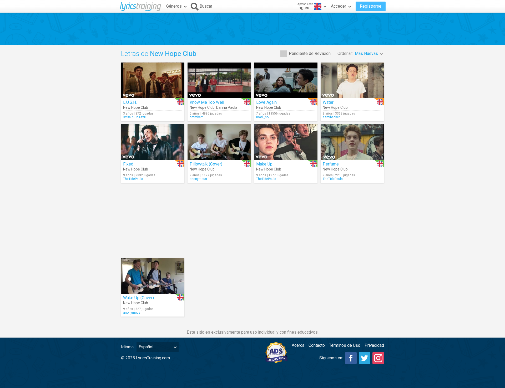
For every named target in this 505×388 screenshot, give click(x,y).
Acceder (338, 6)
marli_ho (262, 117)
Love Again (266, 102)
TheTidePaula (133, 179)
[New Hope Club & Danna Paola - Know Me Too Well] (219, 80)
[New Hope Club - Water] (352, 80)
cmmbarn (197, 117)
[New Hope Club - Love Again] (285, 80)
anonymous (198, 179)
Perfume (331, 164)
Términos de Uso (344, 345)
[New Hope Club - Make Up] (285, 142)
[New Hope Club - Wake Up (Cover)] (152, 276)
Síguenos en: (331, 357)
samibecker (331, 117)
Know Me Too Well (207, 102)
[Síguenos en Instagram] (378, 358)
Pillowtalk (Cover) (206, 164)
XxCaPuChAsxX (134, 117)
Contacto (317, 345)
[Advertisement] (252, 28)
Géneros (174, 6)
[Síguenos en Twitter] (364, 358)
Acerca (298, 345)
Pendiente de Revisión (310, 53)
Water (328, 102)
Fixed (128, 164)
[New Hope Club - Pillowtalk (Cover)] (219, 142)
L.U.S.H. (130, 102)
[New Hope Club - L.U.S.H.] (152, 80)
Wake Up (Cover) (138, 297)
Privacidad (374, 345)
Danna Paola (226, 107)
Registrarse (370, 6)
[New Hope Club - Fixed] (152, 142)
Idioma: (127, 346)
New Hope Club (135, 107)
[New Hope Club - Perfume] (352, 142)
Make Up (264, 164)
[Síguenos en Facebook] (351, 358)
